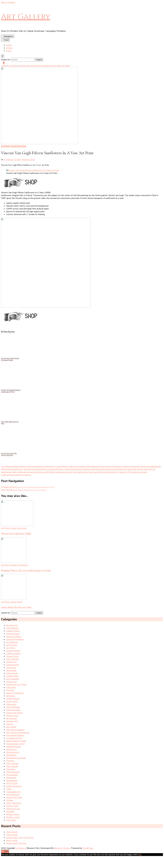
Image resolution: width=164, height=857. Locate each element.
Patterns (10, 760)
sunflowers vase (61, 469)
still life (139, 466)
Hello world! (11, 832)
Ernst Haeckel (12, 679)
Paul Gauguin (12, 766)
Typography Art (13, 791)
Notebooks (11, 755)
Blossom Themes (62, 848)
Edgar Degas (12, 673)
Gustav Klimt (16, 602)
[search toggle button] (2, 56)
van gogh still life (132, 469)
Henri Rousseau (13, 710)
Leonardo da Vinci (14, 738)
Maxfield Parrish (13, 746)
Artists (9, 48)
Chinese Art (11, 662)
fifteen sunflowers (28, 466)
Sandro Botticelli (13, 786)
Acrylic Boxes (12, 628)
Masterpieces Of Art (15, 743)
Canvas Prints (12, 656)
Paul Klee (10, 769)
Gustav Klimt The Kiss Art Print (16, 607)
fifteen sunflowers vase (72, 466)
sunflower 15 (19, 469)
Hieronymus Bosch (14, 712)
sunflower (8, 469)
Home (9, 45)
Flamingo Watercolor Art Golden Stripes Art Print (26, 570)
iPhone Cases (12, 715)
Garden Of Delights (19, 565)
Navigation (8, 36)
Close (6, 39)
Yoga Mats (11, 820)
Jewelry (9, 724)
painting (114, 466)
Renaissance (11, 780)
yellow (28, 475)
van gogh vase (33, 472)
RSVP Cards (11, 783)
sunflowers (30, 469)
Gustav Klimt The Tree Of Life (20, 837)
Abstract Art (12, 625)
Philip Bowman (13, 772)
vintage (14, 475)
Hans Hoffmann (13, 707)
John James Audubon (15, 729)
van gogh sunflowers (17, 472)
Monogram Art (12, 752)
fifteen (17, 466)
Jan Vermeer (11, 718)
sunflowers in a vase (44, 469)
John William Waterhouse (17, 732)
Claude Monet (12, 664)
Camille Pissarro (13, 653)
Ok (140, 854)
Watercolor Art (13, 808)
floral (91, 466)
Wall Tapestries (13, 803)
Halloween (11, 704)
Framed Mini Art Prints (16, 684)
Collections (11, 667)
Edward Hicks (12, 676)
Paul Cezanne (12, 763)
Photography (12, 774)
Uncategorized (12, 794)
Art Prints (5, 146)
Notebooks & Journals (16, 758)
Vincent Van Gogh (18, 146)
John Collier (11, 726)
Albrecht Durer (13, 633)
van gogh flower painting (98, 469)
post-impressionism (127, 466)
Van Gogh (82, 469)
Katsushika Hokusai (15, 735)
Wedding (10, 811)
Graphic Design (12, 698)
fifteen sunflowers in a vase (49, 466)
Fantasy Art (11, 681)
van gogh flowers (116, 469)
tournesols (73, 469)
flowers (97, 466)
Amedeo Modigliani (15, 639)
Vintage (9, 800)
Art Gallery (25, 17)
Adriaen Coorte (13, 631)
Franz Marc (11, 687)
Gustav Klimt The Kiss (16, 843)
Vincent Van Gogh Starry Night (16, 533)
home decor (106, 466)
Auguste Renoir (13, 650)
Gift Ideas (10, 695)
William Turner (13, 817)
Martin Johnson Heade (16, 741)
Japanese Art (12, 721)
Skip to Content (8, 2)
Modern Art (11, 749)
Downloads (11, 670)
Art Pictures (11, 645)
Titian (8, 789)
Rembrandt (11, 777)
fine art (86, 466)
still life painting (150, 466)
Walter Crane (12, 806)
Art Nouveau (12, 642)
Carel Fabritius (12, 659)
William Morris (12, 814)
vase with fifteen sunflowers (52, 472)
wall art (21, 475)
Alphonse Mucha (13, 636)
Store (8, 50)
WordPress (88, 848)
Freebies (10, 690)
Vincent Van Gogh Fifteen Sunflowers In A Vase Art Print (106, 472)
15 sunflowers (7, 466)
